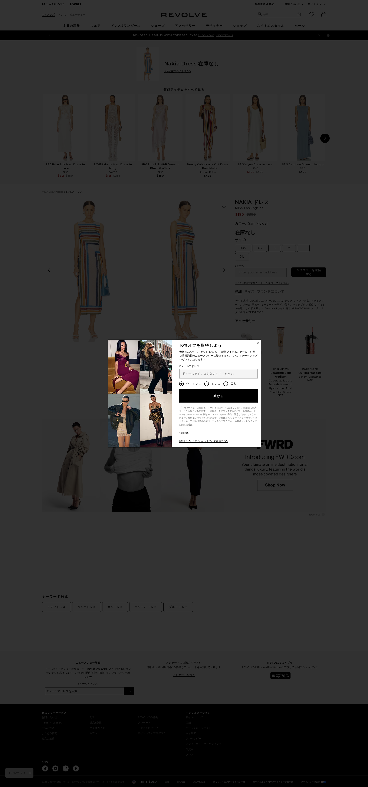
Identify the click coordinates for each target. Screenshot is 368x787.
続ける (219, 396)
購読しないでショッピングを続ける (203, 441)
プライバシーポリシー (243, 417)
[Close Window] (257, 343)
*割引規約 (184, 432)
